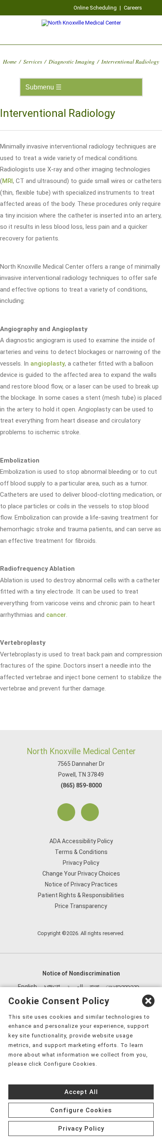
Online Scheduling (95, 8)
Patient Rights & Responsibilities (81, 895)
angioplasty (47, 363)
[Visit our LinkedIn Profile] (90, 812)
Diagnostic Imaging (72, 61)
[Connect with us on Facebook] (66, 812)
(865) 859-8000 (81, 785)
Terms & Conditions (81, 852)
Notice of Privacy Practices (81, 884)
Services (32, 61)
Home (10, 61)
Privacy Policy (81, 862)
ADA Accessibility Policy (81, 841)
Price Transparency (81, 906)
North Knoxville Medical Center (81, 751)
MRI (7, 181)
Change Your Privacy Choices (81, 873)
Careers (133, 8)
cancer (56, 615)
